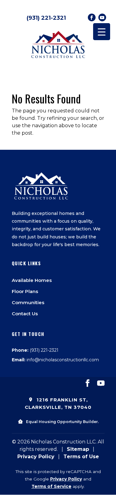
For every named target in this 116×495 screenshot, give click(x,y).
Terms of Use (81, 456)
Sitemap (78, 449)
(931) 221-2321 (46, 17)
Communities (28, 302)
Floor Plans (25, 291)
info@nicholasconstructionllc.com (63, 360)
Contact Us (25, 314)
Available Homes (32, 280)
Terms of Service (51, 486)
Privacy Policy (35, 456)
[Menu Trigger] (101, 31)
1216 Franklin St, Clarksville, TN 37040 (58, 403)
